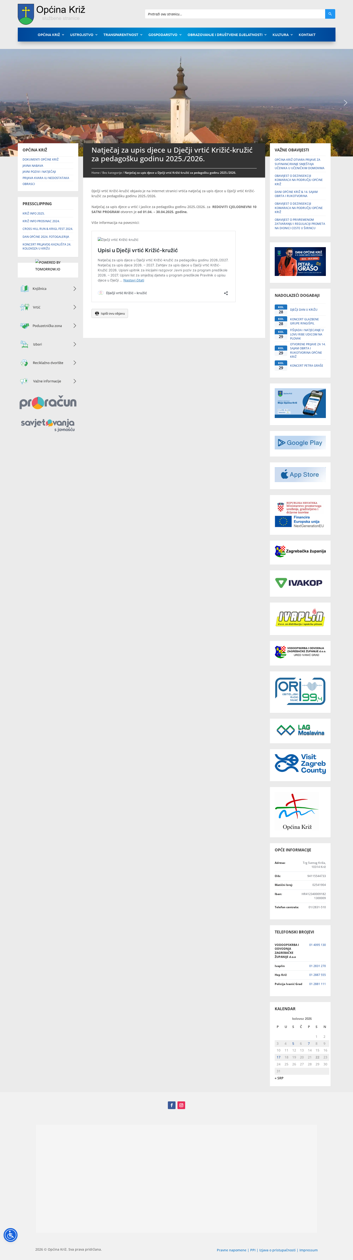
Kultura (281, 35)
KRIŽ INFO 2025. (34, 213)
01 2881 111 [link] (317, 984)
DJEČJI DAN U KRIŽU (303, 310)
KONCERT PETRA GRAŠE (306, 366)
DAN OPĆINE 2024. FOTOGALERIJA (46, 237)
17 (278, 1057)
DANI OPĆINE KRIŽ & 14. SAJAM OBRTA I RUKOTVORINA (296, 194)
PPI (253, 1250)
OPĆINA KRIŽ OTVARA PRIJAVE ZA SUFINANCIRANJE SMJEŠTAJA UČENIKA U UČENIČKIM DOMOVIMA (299, 164)
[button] (345, 103)
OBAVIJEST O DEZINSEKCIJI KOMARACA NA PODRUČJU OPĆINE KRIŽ (299, 180)
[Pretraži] (330, 14)
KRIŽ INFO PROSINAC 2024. (41, 221)
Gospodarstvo (162, 35)
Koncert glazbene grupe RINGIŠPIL (304, 321)
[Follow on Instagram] (181, 1105)
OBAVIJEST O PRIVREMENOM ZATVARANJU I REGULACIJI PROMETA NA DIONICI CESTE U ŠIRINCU (300, 224)
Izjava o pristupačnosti (278, 1250)
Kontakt (307, 35)
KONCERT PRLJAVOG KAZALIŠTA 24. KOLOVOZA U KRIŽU (47, 246)
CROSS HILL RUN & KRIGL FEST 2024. (48, 229)
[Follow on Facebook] (172, 1105)
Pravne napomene (231, 1250)
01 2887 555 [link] (317, 975)
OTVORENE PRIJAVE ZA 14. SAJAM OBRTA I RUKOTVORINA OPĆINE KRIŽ (308, 350)
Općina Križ (49, 35)
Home (95, 173)
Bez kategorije (112, 173)
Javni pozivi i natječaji (39, 172)
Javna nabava (33, 166)
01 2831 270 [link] (317, 966)
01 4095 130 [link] (317, 945)
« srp (279, 1078)
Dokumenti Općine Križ (41, 159)
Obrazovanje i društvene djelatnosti (225, 35)
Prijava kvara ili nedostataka (46, 178)
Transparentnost (120, 35)
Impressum (308, 1250)
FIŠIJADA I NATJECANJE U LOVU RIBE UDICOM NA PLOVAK (307, 334)
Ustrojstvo (81, 35)
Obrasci (29, 184)
